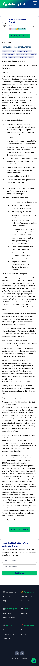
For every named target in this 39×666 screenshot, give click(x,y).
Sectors (6, 630)
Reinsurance (20, 54)
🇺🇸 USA (11, 29)
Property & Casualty (8, 54)
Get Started (19, 573)
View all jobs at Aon (9, 520)
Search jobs (25, 601)
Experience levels (9, 634)
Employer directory (10, 617)
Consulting (12, 57)
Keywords (7, 639)
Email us (24, 613)
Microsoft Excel (21, 57)
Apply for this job (18, 36)
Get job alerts (26, 596)
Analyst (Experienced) (24, 51)
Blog (4, 601)
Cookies (15, 659)
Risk (27, 54)
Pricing (4, 57)
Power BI (30, 57)
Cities (23, 634)
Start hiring (7, 613)
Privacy (24, 659)
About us (6, 596)
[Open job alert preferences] (33, 660)
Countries (25, 630)
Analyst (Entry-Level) (9, 51)
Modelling (33, 54)
